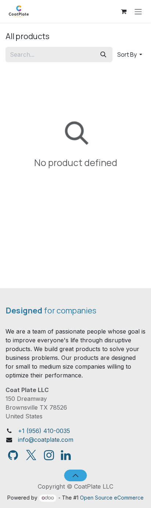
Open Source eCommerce (112, 497)
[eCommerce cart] (123, 11)
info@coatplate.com (45, 439)
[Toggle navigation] (138, 11)
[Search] (103, 54)
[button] (130, 54)
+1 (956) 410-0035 (44, 430)
